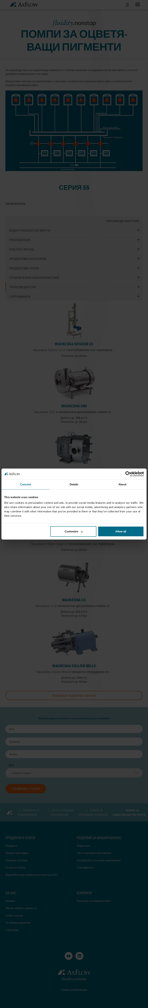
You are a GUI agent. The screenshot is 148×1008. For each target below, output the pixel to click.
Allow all (120, 531)
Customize (71, 531)
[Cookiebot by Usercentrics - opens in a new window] (128, 474)
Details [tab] (74, 484)
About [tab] (122, 484)
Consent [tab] (25, 484)
